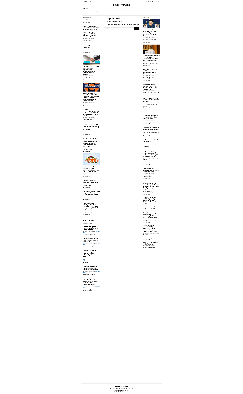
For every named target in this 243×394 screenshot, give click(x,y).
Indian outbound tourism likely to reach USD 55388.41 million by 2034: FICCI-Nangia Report (91, 169)
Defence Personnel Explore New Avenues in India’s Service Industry (151, 117)
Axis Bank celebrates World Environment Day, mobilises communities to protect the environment (91, 127)
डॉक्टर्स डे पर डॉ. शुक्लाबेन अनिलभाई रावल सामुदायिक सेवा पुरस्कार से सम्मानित (90, 228)
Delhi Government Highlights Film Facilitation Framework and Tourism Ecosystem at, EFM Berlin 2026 (91, 206)
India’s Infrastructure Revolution (89, 46)
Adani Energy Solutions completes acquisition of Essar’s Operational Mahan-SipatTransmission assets (91, 253)
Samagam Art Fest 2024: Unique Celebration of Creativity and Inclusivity (91, 268)
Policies (125, 11)
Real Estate (116, 14)
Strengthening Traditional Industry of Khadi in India (151, 128)
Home (89, 1)
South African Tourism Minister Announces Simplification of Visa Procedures (90, 144)
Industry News (97, 11)
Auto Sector (150, 11)
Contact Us (126, 14)
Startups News (105, 11)
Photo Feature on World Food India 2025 (150, 140)
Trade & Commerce (133, 11)
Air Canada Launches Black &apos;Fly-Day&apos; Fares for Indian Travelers (91, 192)
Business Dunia (121, 4)
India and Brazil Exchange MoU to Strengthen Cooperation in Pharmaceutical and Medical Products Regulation (91, 70)
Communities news (142, 11)
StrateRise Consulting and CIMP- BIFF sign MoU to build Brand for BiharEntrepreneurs (91, 282)
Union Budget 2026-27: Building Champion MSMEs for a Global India (151, 170)
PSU (122, 14)
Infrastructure (120, 11)
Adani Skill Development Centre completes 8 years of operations (91, 240)
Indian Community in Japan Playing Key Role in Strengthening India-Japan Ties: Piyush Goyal (151, 186)
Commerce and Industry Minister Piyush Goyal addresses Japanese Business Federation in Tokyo (150, 33)
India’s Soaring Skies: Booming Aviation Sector (90, 181)
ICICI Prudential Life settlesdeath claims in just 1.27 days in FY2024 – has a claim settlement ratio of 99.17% (91, 113)
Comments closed (87, 41)
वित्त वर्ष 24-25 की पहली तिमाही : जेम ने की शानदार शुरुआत (151, 243)
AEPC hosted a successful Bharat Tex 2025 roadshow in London (151, 99)
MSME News (112, 11)
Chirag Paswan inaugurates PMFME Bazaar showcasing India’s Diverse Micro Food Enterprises (151, 58)
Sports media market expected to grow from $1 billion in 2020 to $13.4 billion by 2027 (150, 87)
